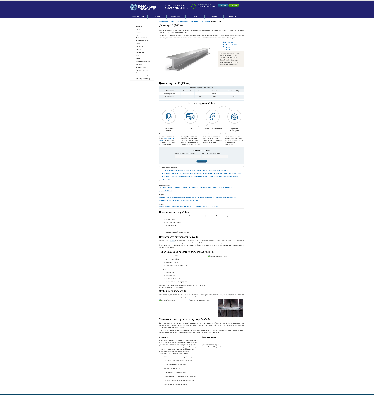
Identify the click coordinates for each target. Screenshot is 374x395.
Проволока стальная (234, 173)
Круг (137, 35)
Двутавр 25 (228, 187)
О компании (213, 16)
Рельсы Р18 (183, 206)
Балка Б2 (168, 197)
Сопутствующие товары (143, 79)
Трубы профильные (168, 170)
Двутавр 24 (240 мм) (218, 187)
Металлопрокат (163, 21)
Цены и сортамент (229, 42)
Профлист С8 (205, 170)
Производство (175, 16)
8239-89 (172, 241)
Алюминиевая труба (142, 76)
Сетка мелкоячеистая (231, 176)
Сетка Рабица (196, 170)
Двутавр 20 (194, 187)
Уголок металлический (143, 61)
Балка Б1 (162, 197)
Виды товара (136, 22)
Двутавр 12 (162, 187)
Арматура (139, 26)
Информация (232, 16)
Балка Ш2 (219, 197)
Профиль (139, 49)
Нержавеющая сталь (142, 70)
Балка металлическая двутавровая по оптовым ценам (183, 21)
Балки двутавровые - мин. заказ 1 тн (201, 88)
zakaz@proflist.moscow (207, 7)
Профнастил (140, 52)
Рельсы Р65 (214, 206)
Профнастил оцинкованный (203, 173)
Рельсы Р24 (190, 206)
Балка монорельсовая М (207, 197)
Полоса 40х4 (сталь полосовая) (203, 176)
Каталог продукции (138, 16)
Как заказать (227, 49)
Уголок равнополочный (185, 173)
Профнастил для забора (183, 170)
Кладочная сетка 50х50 (219, 173)
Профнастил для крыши (170, 173)
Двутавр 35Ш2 (194, 200)
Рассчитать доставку (230, 44)
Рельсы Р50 (206, 206)
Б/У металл (157, 16)
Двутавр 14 (170, 187)
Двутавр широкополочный (231, 197)
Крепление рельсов (165, 206)
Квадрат (138, 32)
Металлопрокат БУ (142, 73)
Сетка (137, 55)
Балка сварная (163, 200)
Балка (138, 29)
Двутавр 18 (186, 187)
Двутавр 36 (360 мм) (165, 191)
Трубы (138, 58)
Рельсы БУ (175, 206)
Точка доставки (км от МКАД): (211, 153)
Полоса (138, 43)
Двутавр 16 (178, 187)
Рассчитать (201, 161)
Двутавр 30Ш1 (184, 200)
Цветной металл (141, 67)
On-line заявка (233, 5)
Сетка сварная (215, 170)
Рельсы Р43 (198, 206)
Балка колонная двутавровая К (181, 197)
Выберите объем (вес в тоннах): (185, 153)
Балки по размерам (204, 21)
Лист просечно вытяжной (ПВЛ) (182, 176)
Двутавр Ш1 (195, 197)
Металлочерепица (142, 41)
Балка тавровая (174, 200)
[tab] (201, 87)
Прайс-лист (223, 5)
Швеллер (139, 64)
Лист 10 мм (166, 179)
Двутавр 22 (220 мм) (205, 187)
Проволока (139, 46)
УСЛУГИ (194, 16)
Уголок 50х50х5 (219, 176)
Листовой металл (141, 38)
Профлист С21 (167, 176)
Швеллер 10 (224, 170)
